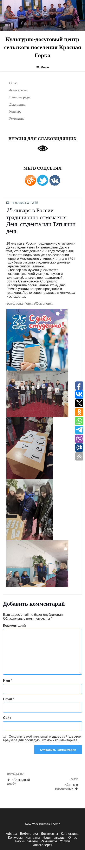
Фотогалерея (18, 90)
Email (8, 699)
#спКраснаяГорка (19, 303)
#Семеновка (43, 303)
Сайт (7, 717)
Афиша (11, 833)
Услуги (65, 841)
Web (35, 203)
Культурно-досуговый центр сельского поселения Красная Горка (42, 47)
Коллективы (70, 833)
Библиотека (29, 833)
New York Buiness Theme (42, 824)
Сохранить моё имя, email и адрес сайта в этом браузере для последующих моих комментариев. (42, 738)
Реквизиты (17, 118)
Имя (7, 680)
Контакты (33, 837)
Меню (45, 67)
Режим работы (26, 841)
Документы (17, 104)
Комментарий (14, 625)
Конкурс (15, 111)
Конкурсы (15, 837)
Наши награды (19, 97)
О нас (13, 83)
